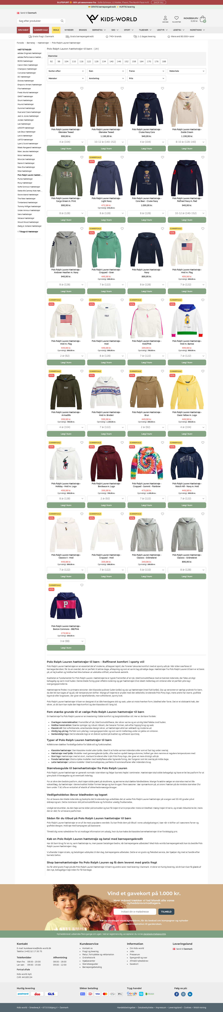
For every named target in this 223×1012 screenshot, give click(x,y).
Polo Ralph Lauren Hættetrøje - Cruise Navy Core (146, 130)
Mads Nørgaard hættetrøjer (29, 147)
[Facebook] (176, 994)
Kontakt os (87, 948)
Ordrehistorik (88, 958)
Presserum (135, 954)
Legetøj (177, 30)
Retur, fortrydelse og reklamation (98, 954)
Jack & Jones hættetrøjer (28, 116)
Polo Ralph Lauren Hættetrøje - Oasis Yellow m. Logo (187, 413)
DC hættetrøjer (24, 77)
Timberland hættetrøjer (28, 202)
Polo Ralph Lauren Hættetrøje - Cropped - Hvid (106, 556)
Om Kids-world (137, 948)
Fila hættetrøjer (24, 89)
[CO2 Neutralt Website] (149, 994)
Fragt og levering (90, 951)
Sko (114, 30)
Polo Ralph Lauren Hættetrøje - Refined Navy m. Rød (187, 199)
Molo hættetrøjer (25, 155)
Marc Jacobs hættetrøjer (28, 151)
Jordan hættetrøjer (26, 120)
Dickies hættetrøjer (26, 81)
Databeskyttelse (145, 1007)
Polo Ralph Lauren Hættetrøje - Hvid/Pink (146, 342)
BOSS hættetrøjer (25, 61)
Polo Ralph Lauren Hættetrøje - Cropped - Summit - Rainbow (146, 485)
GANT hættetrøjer (25, 96)
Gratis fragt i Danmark (43, 36)
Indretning (196, 30)
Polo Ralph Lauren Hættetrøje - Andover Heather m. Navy (66, 271)
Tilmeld (166, 911)
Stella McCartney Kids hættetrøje (30, 191)
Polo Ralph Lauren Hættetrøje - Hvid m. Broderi (106, 413)
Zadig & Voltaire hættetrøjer (29, 226)
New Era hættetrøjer (26, 167)
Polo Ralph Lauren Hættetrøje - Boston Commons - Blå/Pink (66, 627)
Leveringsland (175, 1007)
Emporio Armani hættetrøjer (30, 85)
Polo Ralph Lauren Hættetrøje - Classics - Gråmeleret (146, 556)
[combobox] (66, 142)
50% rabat (23, 30)
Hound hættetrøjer (26, 104)
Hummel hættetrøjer (26, 108)
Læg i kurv (66, 148)
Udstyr (161, 30)
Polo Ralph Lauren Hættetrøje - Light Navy (106, 199)
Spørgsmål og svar (138, 958)
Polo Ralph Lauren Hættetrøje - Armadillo (66, 413)
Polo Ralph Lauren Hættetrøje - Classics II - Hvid (66, 556)
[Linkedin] (190, 994)
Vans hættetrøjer (25, 214)
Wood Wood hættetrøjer (28, 222)
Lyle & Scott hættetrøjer (28, 144)
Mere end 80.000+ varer (182, 36)
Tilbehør (144, 30)
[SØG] (62, 21)
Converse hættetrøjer (27, 73)
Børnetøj (97, 30)
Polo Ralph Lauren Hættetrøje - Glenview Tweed (66, 130)
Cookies (187, 1007)
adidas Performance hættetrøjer (30, 57)
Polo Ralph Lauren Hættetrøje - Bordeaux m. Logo (106, 485)
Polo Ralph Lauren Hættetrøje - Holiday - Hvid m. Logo (66, 485)
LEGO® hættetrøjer (26, 128)
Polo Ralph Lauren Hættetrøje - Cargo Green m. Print (66, 199)
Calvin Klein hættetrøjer (28, 65)
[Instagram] (183, 994)
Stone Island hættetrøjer (28, 195)
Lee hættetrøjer (24, 124)
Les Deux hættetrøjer (26, 132)
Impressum (161, 1007)
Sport (127, 30)
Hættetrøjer (43, 43)
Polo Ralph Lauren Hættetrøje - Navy (146, 271)
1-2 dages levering (147, 36)
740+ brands (115, 36)
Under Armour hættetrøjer (29, 210)
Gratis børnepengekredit (82, 36)
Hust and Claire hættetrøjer (29, 112)
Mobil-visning (200, 1007)
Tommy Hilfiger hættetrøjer (29, 206)
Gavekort (134, 964)
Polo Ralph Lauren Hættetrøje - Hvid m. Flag (187, 271)
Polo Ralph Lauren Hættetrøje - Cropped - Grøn (106, 271)
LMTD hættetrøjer (25, 140)
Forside (20, 43)
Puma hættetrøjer (25, 179)
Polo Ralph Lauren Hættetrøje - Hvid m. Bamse (187, 342)
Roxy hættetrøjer (25, 183)
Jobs (132, 951)
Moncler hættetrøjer (26, 159)
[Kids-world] (111, 19)
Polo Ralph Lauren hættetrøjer (66, 43)
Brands (83, 30)
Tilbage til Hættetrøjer (28, 232)
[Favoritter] (82, 88)
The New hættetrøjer (26, 199)
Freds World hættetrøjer (28, 92)
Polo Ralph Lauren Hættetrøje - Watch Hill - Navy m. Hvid (187, 485)
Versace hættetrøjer (26, 218)
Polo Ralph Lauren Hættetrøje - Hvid (106, 342)
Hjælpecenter (88, 961)
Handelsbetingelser (126, 1007)
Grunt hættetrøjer (25, 100)
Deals (56, 30)
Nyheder (69, 30)
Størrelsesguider (90, 964)
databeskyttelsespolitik (154, 934)
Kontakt (22, 943)
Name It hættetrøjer (26, 163)
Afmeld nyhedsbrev (139, 961)
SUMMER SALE (41, 30)
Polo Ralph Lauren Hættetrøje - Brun (146, 413)
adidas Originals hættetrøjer (29, 53)
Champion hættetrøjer (27, 69)
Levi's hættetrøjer (25, 136)
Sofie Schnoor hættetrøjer (29, 187)
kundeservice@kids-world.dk (37, 948)
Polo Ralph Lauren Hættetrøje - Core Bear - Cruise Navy (146, 199)
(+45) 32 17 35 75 (33, 951)
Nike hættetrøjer (25, 171)
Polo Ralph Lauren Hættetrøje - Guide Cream (187, 130)
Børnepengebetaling (92, 967)
